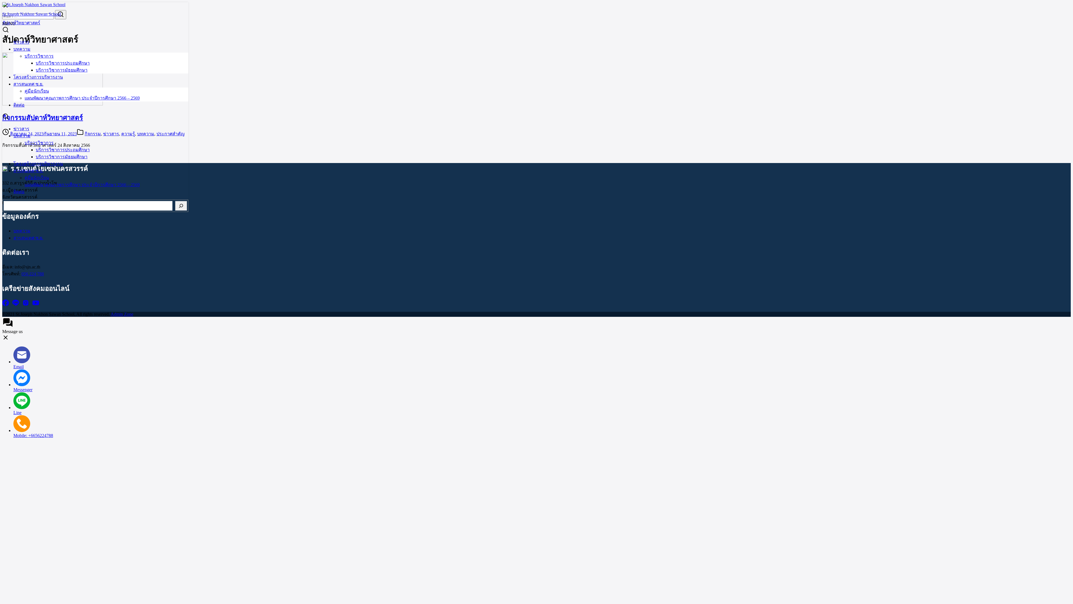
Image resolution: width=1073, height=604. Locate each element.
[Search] (181, 206)
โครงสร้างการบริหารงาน (38, 77)
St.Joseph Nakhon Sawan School (31, 14)
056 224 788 (33, 274)
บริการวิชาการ (39, 56)
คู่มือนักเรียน (37, 91)
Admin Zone (122, 314)
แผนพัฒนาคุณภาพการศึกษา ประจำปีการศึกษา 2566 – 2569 (82, 98)
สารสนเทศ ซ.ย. (28, 84)
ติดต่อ (19, 105)
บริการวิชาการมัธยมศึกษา (61, 70)
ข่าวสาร (21, 42)
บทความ (21, 49)
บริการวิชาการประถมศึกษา (63, 63)
